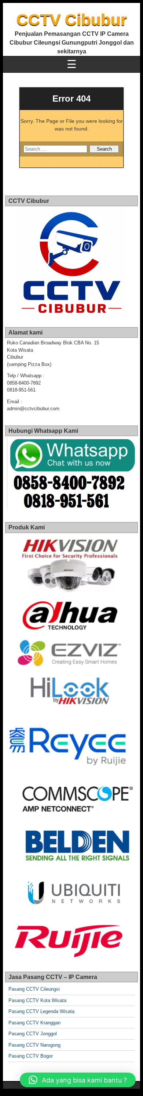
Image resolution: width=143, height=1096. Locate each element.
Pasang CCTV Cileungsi (34, 989)
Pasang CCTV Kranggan (34, 1022)
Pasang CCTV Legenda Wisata (41, 1011)
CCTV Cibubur (71, 20)
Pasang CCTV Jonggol (32, 1033)
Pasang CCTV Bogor (30, 1056)
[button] (78, 1080)
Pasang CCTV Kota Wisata (37, 1000)
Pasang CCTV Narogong (34, 1045)
